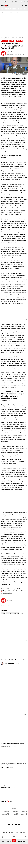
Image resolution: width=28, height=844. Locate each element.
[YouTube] (19, 824)
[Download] (23, 54)
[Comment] (14, 837)
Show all (22, 613)
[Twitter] (12, 824)
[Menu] (26, 5)
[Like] (2, 837)
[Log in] (22, 5)
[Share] (25, 836)
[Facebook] (9, 824)
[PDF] (12, 605)
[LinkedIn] (15, 824)
